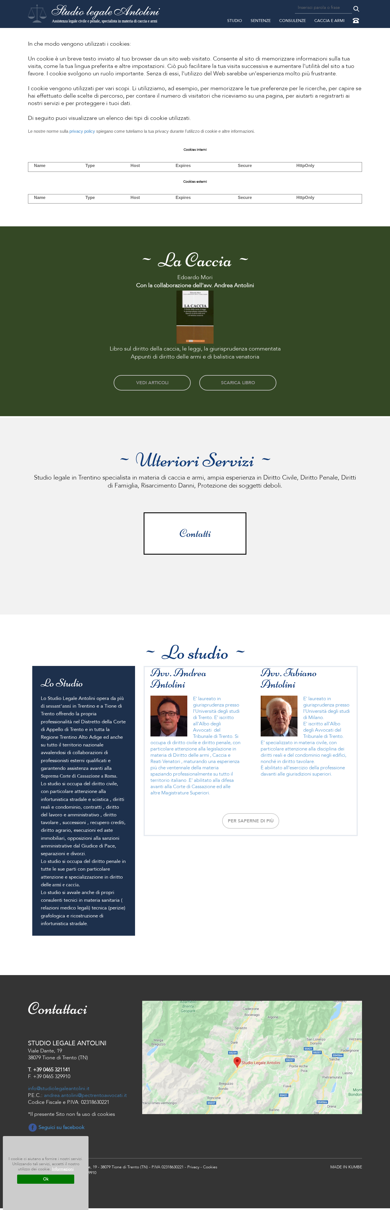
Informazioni (63, 1169)
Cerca (356, 9)
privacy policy (82, 131)
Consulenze (292, 20)
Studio (234, 20)
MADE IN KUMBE (346, 1167)
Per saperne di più (251, 821)
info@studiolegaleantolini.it (58, 1088)
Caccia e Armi (329, 20)
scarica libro (238, 383)
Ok (46, 1179)
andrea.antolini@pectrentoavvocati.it (85, 1095)
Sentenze (261, 20)
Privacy (193, 1167)
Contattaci (356, 21)
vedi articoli (152, 383)
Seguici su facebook (61, 1127)
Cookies (210, 1167)
